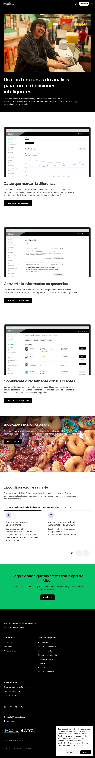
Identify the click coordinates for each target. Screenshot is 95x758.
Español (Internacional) (15, 717)
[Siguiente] (86, 553)
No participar (72, 752)
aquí (81, 745)
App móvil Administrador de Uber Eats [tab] (58, 507)
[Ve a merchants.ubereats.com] (8, 3)
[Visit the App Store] (27, 730)
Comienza (84, 4)
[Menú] (92, 4)
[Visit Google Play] (11, 730)
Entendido (86, 752)
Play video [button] (14, 441)
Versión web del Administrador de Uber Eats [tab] (23, 507)
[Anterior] (79, 553)
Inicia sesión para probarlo (18, 203)
